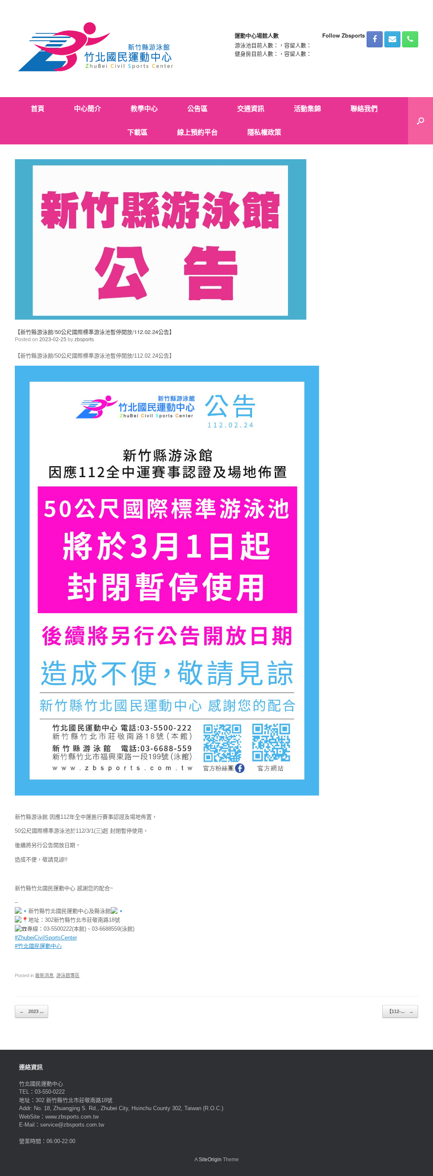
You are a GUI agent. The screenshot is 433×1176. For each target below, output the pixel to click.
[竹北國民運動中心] (97, 48)
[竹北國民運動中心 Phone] (410, 39)
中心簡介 (87, 108)
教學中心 (144, 108)
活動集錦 (307, 108)
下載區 (137, 132)
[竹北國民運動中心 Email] (392, 39)
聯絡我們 (364, 108)
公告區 (197, 108)
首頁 (37, 108)
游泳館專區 (67, 975)
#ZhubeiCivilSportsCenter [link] (46, 937)
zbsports (84, 339)
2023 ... (31, 1011)
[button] (420, 120)
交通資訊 (250, 108)
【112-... (400, 1011)
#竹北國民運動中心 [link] (38, 946)
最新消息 (44, 975)
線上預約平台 (197, 132)
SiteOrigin (210, 1159)
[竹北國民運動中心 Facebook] (375, 39)
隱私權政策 (264, 132)
